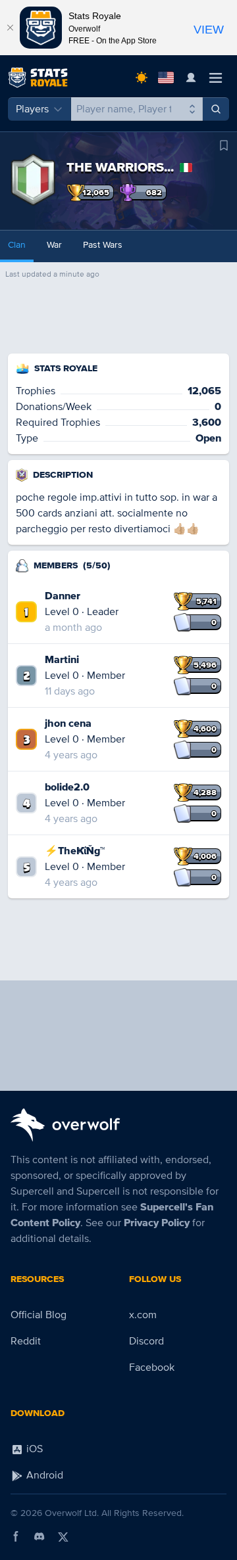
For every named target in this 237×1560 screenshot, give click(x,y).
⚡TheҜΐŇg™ (75, 851)
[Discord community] (39, 1536)
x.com (143, 1314)
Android (43, 1475)
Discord (146, 1341)
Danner (62, 596)
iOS (33, 1449)
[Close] (10, 28)
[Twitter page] (63, 1536)
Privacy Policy (157, 1222)
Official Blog (38, 1314)
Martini (62, 659)
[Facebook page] (16, 1536)
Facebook (151, 1367)
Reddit (26, 1341)
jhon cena (68, 723)
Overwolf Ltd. (72, 1513)
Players (32, 109)
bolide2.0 (67, 787)
